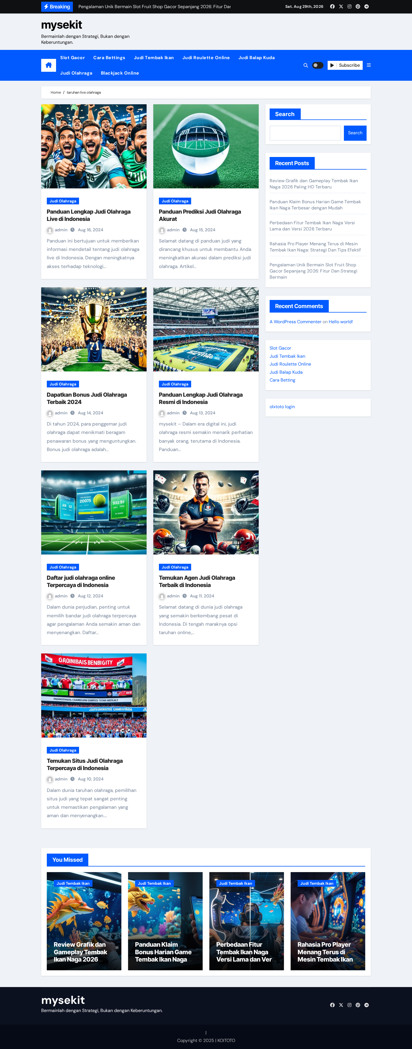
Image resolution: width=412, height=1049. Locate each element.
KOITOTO (226, 1040)
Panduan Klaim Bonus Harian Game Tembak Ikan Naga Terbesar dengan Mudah (315, 205)
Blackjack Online (120, 73)
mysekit (61, 24)
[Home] (48, 65)
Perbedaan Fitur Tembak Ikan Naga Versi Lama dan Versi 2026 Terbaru (312, 226)
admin (62, 230)
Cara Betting (282, 380)
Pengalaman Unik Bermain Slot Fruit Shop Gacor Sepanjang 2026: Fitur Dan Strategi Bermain (313, 271)
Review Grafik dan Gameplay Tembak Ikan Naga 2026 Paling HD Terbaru (314, 184)
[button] (369, 65)
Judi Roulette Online (206, 58)
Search (285, 114)
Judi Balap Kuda (257, 58)
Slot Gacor (72, 58)
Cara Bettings (109, 58)
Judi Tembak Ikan (154, 58)
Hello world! (341, 322)
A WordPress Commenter (295, 322)
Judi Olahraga (76, 73)
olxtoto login (282, 407)
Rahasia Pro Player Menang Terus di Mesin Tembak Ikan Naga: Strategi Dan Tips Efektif (315, 247)
